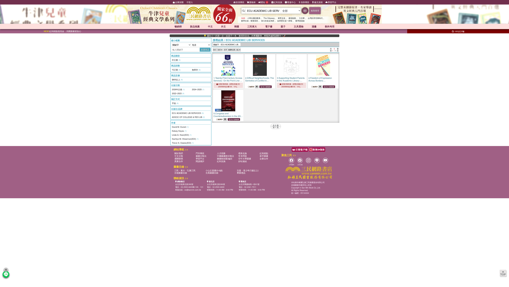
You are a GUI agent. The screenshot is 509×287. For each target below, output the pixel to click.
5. (228, 116)
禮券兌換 (242, 153)
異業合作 (178, 161)
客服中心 (291, 2)
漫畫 (314, 26)
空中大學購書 (244, 158)
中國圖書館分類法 (225, 155)
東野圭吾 (281, 18)
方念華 (302, 18)
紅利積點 (264, 153)
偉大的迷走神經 (267, 20)
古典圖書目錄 (212, 172)
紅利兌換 (278, 2)
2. (259, 81)
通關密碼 (178, 158)
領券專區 (305, 2)
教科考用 (329, 26)
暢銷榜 (178, 26)
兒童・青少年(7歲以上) (247, 170)
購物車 (252, 2)
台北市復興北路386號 (184, 184)
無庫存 (251, 87)
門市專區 (200, 153)
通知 (264, 2)
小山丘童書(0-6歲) (214, 170)
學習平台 (332, 2)
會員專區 (240, 2)
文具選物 (298, 26)
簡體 (236, 26)
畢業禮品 (241, 172)
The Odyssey (269, 18)
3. (291, 81)
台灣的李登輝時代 (315, 18)
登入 (191, 2)
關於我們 (178, 153)
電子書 (268, 26)
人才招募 (221, 153)
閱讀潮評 (200, 161)
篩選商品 (205, 49)
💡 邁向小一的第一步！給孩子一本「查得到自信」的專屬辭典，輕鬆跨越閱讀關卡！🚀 (233, 35)
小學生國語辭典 (253, 18)
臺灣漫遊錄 (300, 20)
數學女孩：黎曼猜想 (249, 20)
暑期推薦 (292, 18)
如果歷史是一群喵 (284, 20)
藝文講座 (318, 2)
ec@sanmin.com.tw (193, 189)
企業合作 (264, 158)
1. (228, 81)
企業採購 (179, 2)
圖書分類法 (201, 155)
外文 (223, 26)
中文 (210, 26)
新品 (195, 26)
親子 (283, 26)
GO (305, 10)
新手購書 (264, 155)
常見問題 (242, 155)
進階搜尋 (315, 10)
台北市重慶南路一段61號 (249, 184)
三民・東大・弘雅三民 (185, 170)
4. (322, 81)
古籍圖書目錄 (180, 172)
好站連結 (242, 161)
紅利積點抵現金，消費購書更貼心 (62, 31)
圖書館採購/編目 (224, 158)
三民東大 (252, 26)
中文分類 (178, 155)
